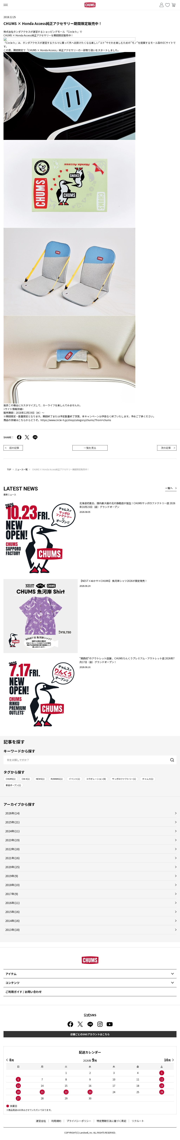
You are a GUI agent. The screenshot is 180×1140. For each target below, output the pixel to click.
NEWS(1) (40, 778)
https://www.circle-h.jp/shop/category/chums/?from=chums (75, 420)
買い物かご (173, 5)
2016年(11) (12, 903)
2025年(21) (12, 822)
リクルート (138, 1121)
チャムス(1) (147, 778)
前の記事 (14, 448)
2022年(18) (12, 849)
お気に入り (168, 5)
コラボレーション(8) (96, 778)
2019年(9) (11, 876)
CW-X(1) (26, 778)
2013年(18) (12, 930)
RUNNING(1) (57, 778)
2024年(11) (12, 831)
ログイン (162, 5)
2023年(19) (12, 840)
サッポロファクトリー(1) (124, 778)
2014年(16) (12, 921)
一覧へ (169, 488)
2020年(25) (12, 867)
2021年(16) (12, 858)
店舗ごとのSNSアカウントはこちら (90, 1034)
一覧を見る (90, 448)
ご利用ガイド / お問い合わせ (23, 992)
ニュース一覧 (21, 469)
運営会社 (41, 1121)
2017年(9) (11, 894)
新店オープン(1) (13, 785)
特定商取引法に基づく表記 (111, 1121)
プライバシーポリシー (79, 1121)
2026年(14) (12, 813)
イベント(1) (74, 778)
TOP (9, 469)
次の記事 (166, 448)
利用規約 (56, 1121)
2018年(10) (12, 885)
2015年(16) (12, 912)
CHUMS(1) (10, 778)
